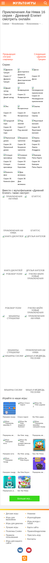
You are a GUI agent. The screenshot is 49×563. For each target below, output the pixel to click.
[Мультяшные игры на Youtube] (29, 550)
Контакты (31, 539)
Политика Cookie (14, 531)
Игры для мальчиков (11, 519)
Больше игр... (24, 498)
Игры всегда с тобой (33, 522)
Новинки (31, 514)
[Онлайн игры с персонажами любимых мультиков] (24, 3)
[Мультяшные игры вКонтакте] (20, 550)
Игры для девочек (14, 524)
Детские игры (12, 514)
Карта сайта (32, 527)
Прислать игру (34, 535)
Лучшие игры (12, 527)
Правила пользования (12, 536)
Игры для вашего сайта (14, 542)
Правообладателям (36, 531)
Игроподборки (34, 518)
